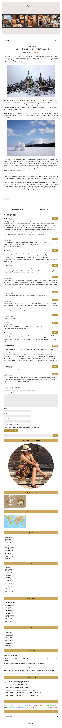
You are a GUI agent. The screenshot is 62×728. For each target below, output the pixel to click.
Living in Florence (9, 635)
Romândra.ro (8, 553)
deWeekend (39, 705)
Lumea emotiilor (8, 580)
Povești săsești (8, 586)
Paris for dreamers (9, 640)
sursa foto (6, 194)
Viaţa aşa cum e (31, 705)
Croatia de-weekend (9, 542)
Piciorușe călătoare (9, 615)
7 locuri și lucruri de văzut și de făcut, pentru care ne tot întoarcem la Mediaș (22, 695)
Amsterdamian (8, 630)
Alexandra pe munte (9, 537)
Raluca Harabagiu (9, 643)
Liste (48, 707)
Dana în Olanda (8, 572)
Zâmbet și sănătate (9, 593)
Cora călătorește (9, 540)
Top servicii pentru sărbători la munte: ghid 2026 (14, 663)
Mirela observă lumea (10, 582)
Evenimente (51, 707)
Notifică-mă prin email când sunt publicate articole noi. (22, 427)
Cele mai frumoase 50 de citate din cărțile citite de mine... (17, 686)
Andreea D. (6, 277)
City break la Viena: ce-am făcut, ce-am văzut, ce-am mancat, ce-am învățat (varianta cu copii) (25, 689)
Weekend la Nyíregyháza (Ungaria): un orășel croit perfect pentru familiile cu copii (23, 693)
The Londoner (8, 645)
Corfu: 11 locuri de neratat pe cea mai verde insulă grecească (18, 687)
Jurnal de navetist (9, 550)
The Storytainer (8, 590)
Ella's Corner (8, 575)
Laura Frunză (8, 578)
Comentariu (8, 393)
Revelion (7, 199)
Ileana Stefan (7, 345)
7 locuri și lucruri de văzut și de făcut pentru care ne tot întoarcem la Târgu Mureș (23, 692)
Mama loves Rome (9, 637)
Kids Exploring (8, 607)
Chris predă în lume (9, 569)
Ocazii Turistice (8, 113)
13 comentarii (35, 52)
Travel (34, 46)
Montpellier (44, 705)
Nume (6, 408)
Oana (5, 300)
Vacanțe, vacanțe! (9, 558)
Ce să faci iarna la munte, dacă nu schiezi (35, 663)
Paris (25, 705)
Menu (7, 40)
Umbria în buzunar (9, 556)
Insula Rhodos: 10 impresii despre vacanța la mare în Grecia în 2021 (20, 690)
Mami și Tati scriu (9, 610)
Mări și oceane (21, 705)
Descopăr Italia (8, 545)
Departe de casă (9, 543)
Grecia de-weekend (9, 547)
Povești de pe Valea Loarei (11, 585)
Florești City (56, 707)
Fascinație (7, 577)
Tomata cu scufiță (9, 591)
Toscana (5, 707)
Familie (13, 707)
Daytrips (16, 705)
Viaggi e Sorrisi (8, 621)
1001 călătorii (8, 536)
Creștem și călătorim (9, 602)
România (28, 46)
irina (5, 322)
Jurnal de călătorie (9, 605)
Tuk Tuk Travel (8, 555)
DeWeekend (8, 574)
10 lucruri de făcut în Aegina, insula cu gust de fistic (16, 684)
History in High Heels (9, 634)
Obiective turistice (30, 707)
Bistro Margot (8, 567)
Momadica (7, 612)
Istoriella (7, 548)
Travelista (7, 620)
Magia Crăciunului (18, 707)
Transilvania (11, 705)
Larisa (5, 250)
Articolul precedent (17, 210)
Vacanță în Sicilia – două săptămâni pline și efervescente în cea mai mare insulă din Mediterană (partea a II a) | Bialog (29, 670)
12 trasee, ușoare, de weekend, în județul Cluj (15, 682)
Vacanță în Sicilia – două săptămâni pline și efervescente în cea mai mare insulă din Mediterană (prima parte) (27, 671)
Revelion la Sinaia (48, 115)
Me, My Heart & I (8, 638)
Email (6, 413)
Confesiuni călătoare (9, 570)
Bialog (31, 724)
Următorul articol (44, 210)
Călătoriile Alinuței (9, 539)
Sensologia (7, 588)
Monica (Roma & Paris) (10, 583)
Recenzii (54, 705)
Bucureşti (24, 707)
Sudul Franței (49, 705)
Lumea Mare (8, 551)
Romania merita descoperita (41, 707)
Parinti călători (8, 613)
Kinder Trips (8, 608)
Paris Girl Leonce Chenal (10, 642)
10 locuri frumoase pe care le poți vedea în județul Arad (23, 667)
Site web (6, 418)
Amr (5, 374)
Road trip (9, 707)
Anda (5, 332)
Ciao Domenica (8, 632)
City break (6, 705)
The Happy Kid (8, 618)
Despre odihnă (14, 655)
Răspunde (54, 218)
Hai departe (8, 604)
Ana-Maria (6, 218)
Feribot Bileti (7, 658)
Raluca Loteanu (8, 616)
